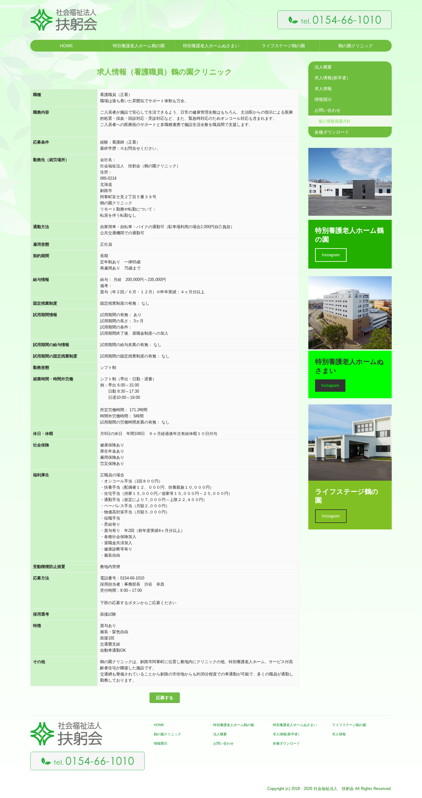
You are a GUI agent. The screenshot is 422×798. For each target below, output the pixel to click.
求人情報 (323, 88)
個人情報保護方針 (335, 121)
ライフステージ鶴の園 (283, 45)
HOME (66, 45)
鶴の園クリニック (355, 45)
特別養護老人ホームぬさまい (211, 45)
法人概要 (323, 67)
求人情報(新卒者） (332, 77)
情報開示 (323, 99)
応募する (164, 697)
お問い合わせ (327, 110)
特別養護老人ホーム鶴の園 (139, 45)
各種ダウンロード (331, 132)
